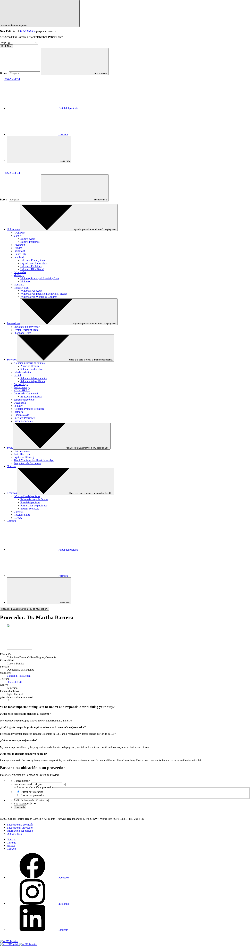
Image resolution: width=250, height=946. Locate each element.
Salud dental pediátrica (32, 381)
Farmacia (63, 134)
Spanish (14, 941)
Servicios (12, 359)
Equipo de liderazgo (24, 457)
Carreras (18, 511)
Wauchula (19, 284)
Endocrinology (22, 387)
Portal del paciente (68, 108)
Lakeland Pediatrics (30, 266)
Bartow (18, 235)
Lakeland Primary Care (32, 260)
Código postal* (22, 780)
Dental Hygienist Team (26, 329)
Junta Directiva (22, 454)
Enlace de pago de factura (34, 499)
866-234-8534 (28, 31)
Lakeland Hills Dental (32, 269)
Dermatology (21, 384)
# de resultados (22, 803)
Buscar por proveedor (32, 795)
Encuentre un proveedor (26, 326)
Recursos (12, 492)
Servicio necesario (23, 784)
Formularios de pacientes (33, 505)
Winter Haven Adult (31, 290)
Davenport (19, 244)
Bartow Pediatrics (29, 241)
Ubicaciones (13, 229)
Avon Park (19, 232)
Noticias (11, 466)
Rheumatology (21, 414)
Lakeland (19, 257)
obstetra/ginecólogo (24, 399)
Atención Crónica (29, 366)
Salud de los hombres (31, 369)
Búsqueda (20, 807)
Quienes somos (22, 451)
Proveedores (13, 323)
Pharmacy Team (22, 332)
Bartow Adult (27, 238)
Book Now (6, 46)
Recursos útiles (22, 514)
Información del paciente (27, 496)
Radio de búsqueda (24, 800)
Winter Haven (21, 287)
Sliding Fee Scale (29, 508)
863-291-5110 (14, 833)
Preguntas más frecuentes (27, 463)
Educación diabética (31, 396)
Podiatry (18, 405)
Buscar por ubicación (32, 791)
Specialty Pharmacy (24, 417)
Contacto (11, 520)
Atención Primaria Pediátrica (29, 408)
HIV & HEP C (22, 390)
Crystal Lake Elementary (33, 263)
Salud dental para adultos (33, 378)
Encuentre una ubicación (20, 824)
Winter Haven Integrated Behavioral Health (43, 293)
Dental (17, 375)
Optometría (20, 402)
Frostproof (19, 250)
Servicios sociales (23, 421)
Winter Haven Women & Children (38, 296)
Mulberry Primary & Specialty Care (39, 278)
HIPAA (18, 517)
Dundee (18, 247)
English (14, 944)
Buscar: (4, 73)
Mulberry (19, 275)
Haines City (20, 254)
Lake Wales (20, 272)
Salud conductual (23, 372)
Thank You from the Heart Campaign (34, 460)
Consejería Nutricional (26, 393)
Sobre (10, 447)
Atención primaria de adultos (29, 362)
